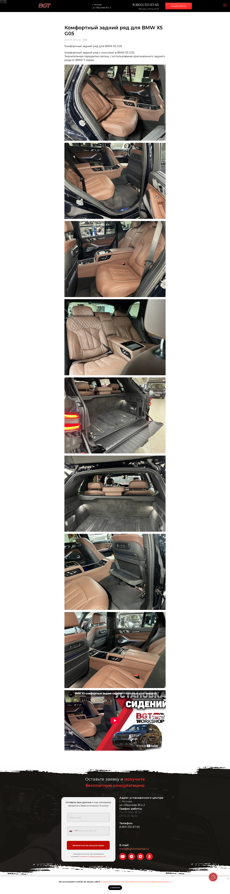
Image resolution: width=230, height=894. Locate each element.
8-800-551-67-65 (129, 826)
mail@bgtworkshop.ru (134, 848)
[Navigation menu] (224, 5)
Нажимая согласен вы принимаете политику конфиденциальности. (136, 882)
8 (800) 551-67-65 (146, 5)
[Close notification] (228, 878)
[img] (44, 6)
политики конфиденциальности (92, 856)
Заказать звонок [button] (178, 6)
